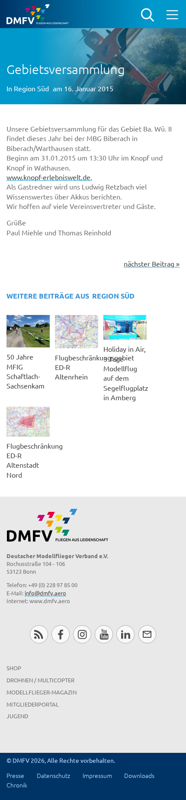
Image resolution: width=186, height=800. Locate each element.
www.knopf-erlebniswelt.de (48, 177)
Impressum (97, 775)
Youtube (103, 634)
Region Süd (31, 88)
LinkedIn (125, 634)
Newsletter (147, 634)
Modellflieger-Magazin (41, 692)
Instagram (82, 634)
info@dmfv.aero (45, 593)
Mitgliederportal (32, 704)
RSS (39, 634)
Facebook (60, 634)
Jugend (17, 716)
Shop (13, 667)
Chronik (16, 785)
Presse (15, 775)
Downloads (139, 775)
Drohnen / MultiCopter (40, 680)
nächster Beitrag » (152, 263)
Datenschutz (53, 775)
